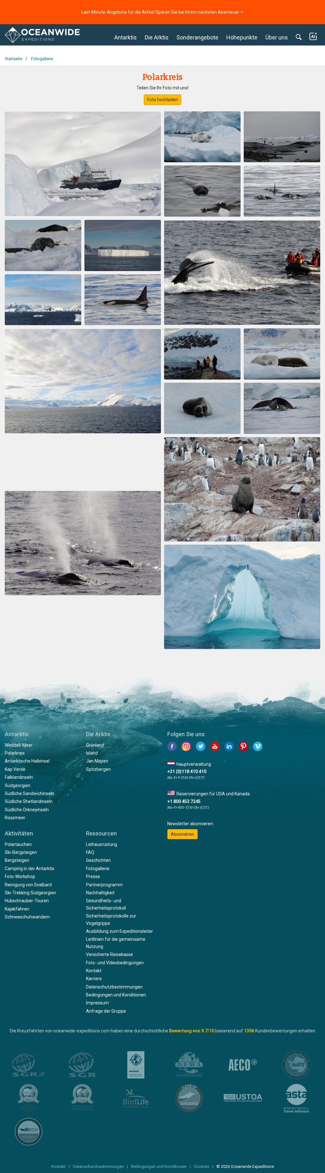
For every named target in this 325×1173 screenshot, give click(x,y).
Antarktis (125, 37)
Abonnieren (182, 834)
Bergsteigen (17, 860)
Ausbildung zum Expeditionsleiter (119, 931)
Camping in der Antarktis (29, 868)
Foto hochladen (162, 99)
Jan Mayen (97, 761)
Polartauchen (18, 844)
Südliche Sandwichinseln (29, 793)
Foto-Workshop (20, 876)
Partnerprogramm (104, 884)
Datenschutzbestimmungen (114, 986)
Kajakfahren (17, 908)
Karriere (94, 978)
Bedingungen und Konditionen (116, 994)
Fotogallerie (97, 868)
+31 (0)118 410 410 (186, 771)
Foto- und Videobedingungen (115, 962)
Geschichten (98, 860)
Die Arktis (157, 37)
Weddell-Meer (19, 745)
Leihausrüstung (101, 844)
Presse (93, 876)
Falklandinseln (19, 777)
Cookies (201, 1166)
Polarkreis (15, 753)
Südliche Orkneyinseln (27, 809)
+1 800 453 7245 (184, 801)
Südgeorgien (17, 785)
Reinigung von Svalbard (28, 884)
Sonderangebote (197, 37)
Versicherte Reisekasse (109, 954)
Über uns (276, 37)
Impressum (97, 1002)
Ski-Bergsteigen (21, 852)
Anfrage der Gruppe (106, 1011)
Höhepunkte (241, 37)
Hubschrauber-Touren (27, 900)
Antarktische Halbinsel (27, 761)
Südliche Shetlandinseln (29, 801)
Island (92, 753)
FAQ (90, 852)
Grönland (95, 745)
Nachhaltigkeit (100, 892)
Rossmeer (15, 817)
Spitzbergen (98, 769)
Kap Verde (15, 769)
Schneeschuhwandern (27, 916)
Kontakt (94, 970)
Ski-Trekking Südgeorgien (30, 892)
